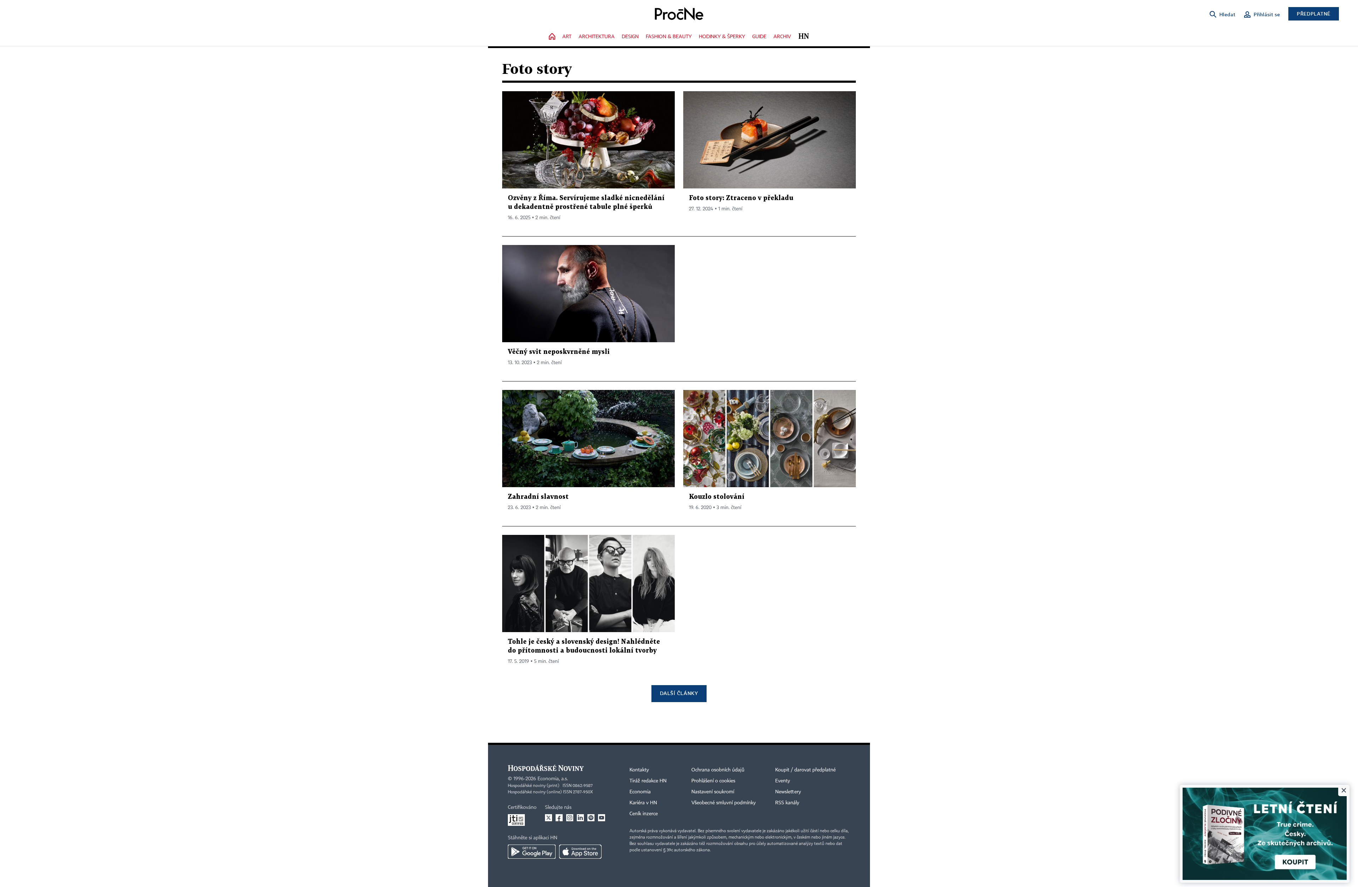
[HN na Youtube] (601, 817)
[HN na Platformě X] (548, 817)
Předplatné (1313, 14)
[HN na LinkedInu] (580, 817)
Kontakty (639, 770)
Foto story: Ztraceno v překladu (741, 198)
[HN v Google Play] (532, 852)
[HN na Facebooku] (559, 817)
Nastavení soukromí (712, 791)
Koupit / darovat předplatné (805, 770)
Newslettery (788, 791)
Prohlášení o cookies (713, 780)
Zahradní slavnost (538, 497)
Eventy (782, 780)
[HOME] (552, 36)
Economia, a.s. (553, 778)
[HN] (803, 36)
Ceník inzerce (643, 813)
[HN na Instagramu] (569, 817)
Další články (679, 693)
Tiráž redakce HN (648, 780)
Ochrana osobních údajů (717, 770)
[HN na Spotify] (590, 817)
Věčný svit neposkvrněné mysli (559, 352)
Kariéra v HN (643, 802)
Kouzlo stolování (716, 497)
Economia (640, 791)
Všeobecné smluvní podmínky (723, 802)
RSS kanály (787, 802)
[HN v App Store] (580, 852)
